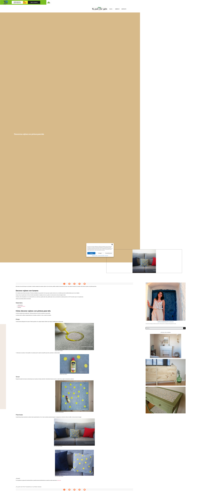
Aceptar (91, 253)
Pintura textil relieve (21, 306)
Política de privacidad (101, 255)
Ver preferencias (108, 253)
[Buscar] (184, 328)
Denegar (100, 253)
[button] (112, 244)
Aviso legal (106, 255)
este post (59, 480)
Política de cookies (95, 255)
